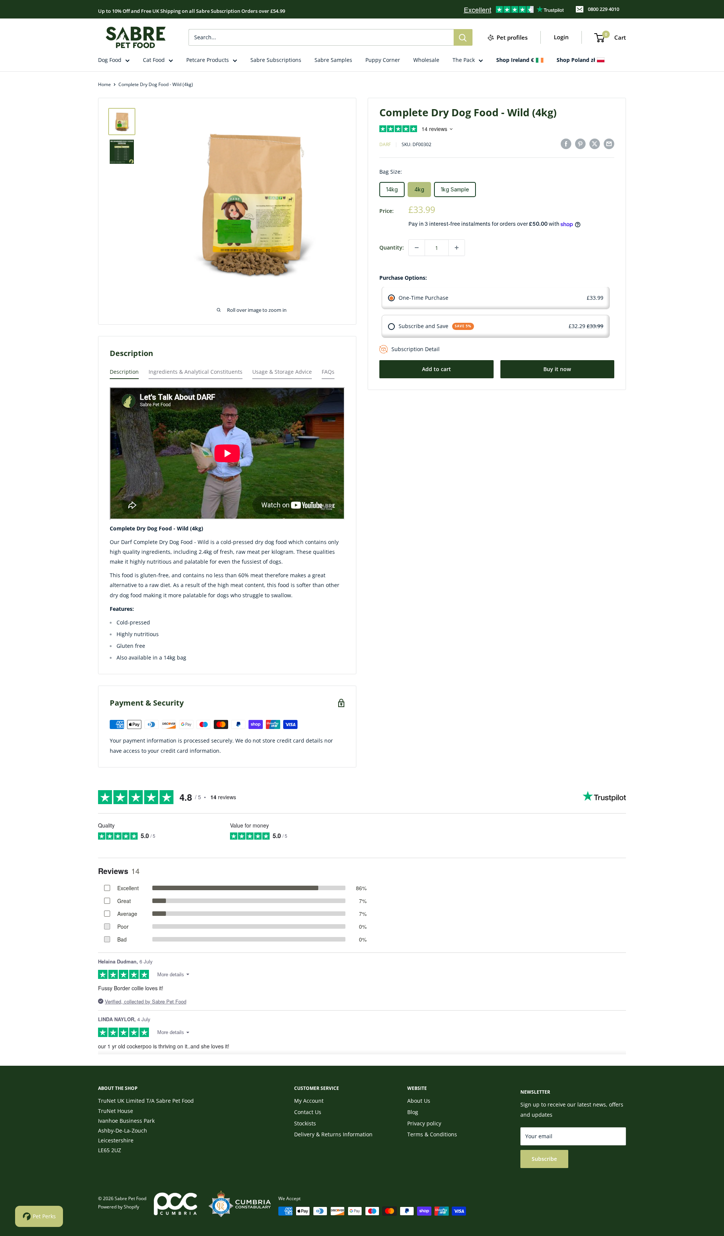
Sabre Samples (333, 59)
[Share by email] (609, 144)
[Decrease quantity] (417, 248)
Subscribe (544, 1158)
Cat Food (154, 59)
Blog (412, 1112)
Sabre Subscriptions (275, 59)
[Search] (463, 37)
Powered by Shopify (118, 1207)
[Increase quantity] (457, 248)
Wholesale (426, 59)
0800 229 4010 (603, 9)
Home (104, 84)
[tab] (124, 373)
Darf (385, 145)
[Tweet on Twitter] (594, 144)
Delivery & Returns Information (333, 1134)
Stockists (305, 1123)
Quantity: (391, 247)
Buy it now (557, 369)
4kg (419, 189)
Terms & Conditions (432, 1134)
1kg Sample (455, 189)
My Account (309, 1100)
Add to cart (436, 369)
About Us (418, 1100)
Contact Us (307, 1112)
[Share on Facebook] (566, 144)
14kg (392, 189)
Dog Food (109, 59)
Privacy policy (424, 1123)
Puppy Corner (382, 59)
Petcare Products (207, 59)
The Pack (463, 59)
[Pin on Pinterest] (580, 144)
